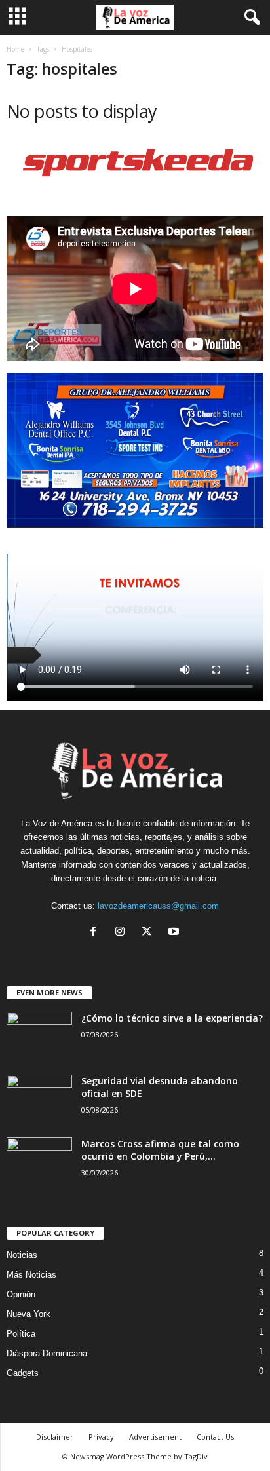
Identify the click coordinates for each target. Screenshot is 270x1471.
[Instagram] (122, 933)
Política (21, 1334)
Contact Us (215, 1437)
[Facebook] (96, 933)
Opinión (21, 1294)
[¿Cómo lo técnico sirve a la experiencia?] (39, 1036)
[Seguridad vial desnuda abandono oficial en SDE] (39, 1099)
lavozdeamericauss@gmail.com (158, 906)
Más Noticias (31, 1275)
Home (15, 49)
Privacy (101, 1437)
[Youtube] (175, 933)
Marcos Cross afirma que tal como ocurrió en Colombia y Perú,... (160, 1149)
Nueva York (28, 1314)
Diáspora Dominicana (47, 1353)
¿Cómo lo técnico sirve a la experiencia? (172, 1018)
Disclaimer (54, 1437)
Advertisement (155, 1437)
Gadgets (23, 1373)
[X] (149, 933)
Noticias (22, 1255)
